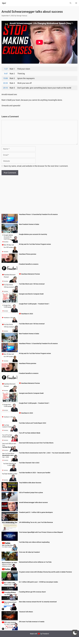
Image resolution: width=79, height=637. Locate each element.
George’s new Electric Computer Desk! (31, 294)
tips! (4, 3)
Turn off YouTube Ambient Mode (29, 433)
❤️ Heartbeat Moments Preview (29, 274)
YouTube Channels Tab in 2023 (29, 463)
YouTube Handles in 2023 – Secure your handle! (34, 472)
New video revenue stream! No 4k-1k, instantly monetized (38, 602)
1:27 (6, 69)
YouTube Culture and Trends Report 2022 (32, 423)
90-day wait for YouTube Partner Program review (35, 244)
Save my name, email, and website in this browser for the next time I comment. (36, 166)
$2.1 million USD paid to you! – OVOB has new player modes (38, 582)
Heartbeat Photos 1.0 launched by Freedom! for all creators (38, 214)
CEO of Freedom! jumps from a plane (31, 492)
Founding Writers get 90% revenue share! (32, 592)
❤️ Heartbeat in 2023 (26, 314)
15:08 (5, 78)
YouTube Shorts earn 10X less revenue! (32, 284)
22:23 (5, 83)
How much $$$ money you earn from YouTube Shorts (36, 443)
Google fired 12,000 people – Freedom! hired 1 (34, 304)
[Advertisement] (39, 195)
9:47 (6, 73)
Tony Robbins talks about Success (30, 482)
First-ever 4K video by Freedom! (29, 552)
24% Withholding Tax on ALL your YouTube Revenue (36, 522)
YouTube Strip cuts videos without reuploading (34, 542)
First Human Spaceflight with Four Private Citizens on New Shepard (41, 532)
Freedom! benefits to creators (28, 264)
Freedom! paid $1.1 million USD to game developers (36, 512)
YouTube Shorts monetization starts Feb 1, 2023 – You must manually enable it (45, 453)
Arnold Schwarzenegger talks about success (33, 502)
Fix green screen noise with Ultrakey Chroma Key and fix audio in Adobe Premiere (45, 572)
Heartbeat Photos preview (27, 254)
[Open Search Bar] (70, 3)
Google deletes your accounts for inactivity (33, 234)
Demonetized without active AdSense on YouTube (35, 562)
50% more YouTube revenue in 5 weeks (31, 621)
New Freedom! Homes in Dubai (29, 224)
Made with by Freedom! (39, 634)
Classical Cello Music (26, 612)
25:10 (5, 88)
